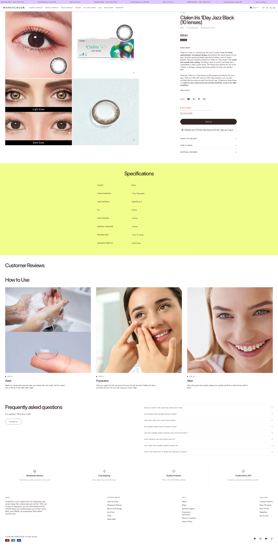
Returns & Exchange (114, 508)
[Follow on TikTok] (272, 539)
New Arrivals (264, 508)
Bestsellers (263, 512)
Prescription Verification (186, 513)
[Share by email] (204, 99)
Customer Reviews (266, 501)
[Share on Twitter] (193, 99)
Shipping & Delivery (114, 505)
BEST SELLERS (108, 8)
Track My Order (112, 501)
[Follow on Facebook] (255, 539)
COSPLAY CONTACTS (52, 8)
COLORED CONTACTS (36, 8)
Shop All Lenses (265, 505)
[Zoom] (67, 73)
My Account (264, 515)
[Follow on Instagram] (260, 539)
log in (231, 130)
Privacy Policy (187, 521)
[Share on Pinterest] (199, 99)
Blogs (184, 505)
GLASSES (78, 8)
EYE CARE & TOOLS (90, 8)
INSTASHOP (119, 8)
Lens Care (110, 512)
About (184, 501)
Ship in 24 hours (186, 113)
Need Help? (111, 519)
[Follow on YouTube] (266, 539)
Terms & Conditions (189, 518)
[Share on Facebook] (188, 99)
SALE (100, 8)
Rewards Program (188, 508)
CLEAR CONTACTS (67, 8)
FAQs (109, 515)
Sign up (223, 130)
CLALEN (182, 13)
